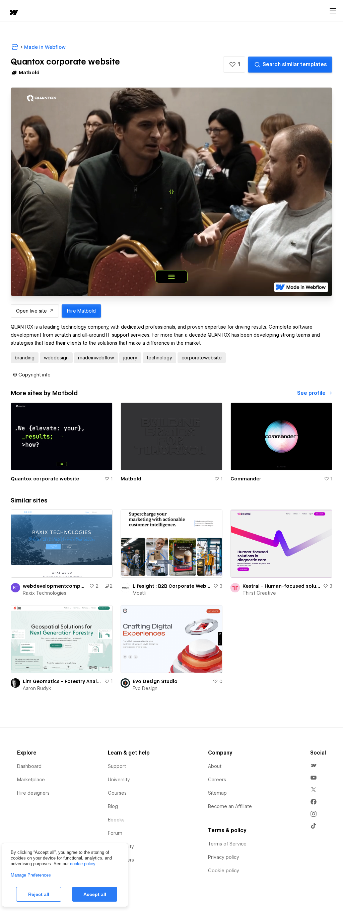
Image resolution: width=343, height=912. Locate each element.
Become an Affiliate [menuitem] (230, 806)
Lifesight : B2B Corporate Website (171, 586)
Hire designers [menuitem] (33, 793)
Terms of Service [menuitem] (227, 843)
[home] (13, 13)
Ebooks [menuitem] (116, 819)
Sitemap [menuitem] (217, 793)
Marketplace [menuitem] (31, 779)
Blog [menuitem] (113, 806)
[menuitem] (313, 765)
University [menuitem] (119, 779)
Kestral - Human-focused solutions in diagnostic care (281, 586)
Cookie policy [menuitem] (223, 870)
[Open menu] (333, 11)
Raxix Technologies (44, 593)
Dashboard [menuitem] (29, 766)
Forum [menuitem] (115, 833)
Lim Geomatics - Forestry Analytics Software (62, 681)
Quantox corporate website (45, 478)
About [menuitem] (214, 766)
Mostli (139, 593)
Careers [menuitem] (217, 779)
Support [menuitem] (117, 766)
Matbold (131, 478)
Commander (245, 478)
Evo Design (145, 688)
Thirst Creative (259, 593)
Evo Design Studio (155, 681)
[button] (234, 64)
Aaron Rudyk (37, 688)
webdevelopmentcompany (54, 586)
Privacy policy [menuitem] (223, 857)
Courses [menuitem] (117, 793)
